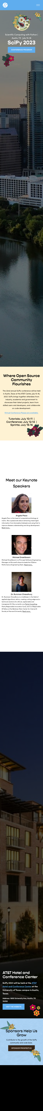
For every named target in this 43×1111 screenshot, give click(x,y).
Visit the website (13, 1007)
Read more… (6, 528)
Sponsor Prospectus (21, 1048)
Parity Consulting (31, 604)
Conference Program (21, 50)
